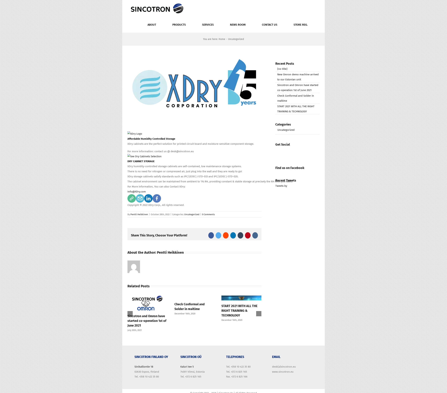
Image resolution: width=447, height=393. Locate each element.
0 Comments (208, 214)
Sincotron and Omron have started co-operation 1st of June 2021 (144, 320)
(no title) (282, 68)
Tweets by (281, 185)
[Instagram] (299, 151)
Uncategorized (191, 214)
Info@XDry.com (136, 191)
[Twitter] (289, 151)
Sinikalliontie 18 (143, 369)
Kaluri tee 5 (187, 369)
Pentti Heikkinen (139, 214)
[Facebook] (279, 151)
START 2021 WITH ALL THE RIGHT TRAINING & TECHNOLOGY (237, 310)
